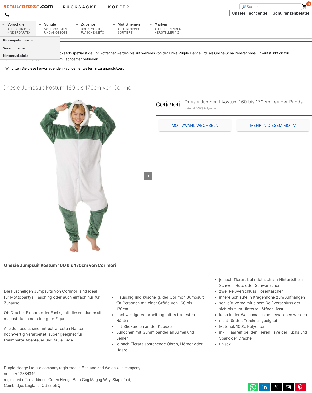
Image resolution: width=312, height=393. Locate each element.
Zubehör (92, 28)
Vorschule (19, 28)
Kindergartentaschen (18, 40)
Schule (56, 28)
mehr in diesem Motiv (273, 125)
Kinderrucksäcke (15, 55)
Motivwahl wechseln (195, 125)
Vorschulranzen (15, 48)
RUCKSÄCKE (80, 6)
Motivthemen (129, 28)
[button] (148, 176)
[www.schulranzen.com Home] (26, 7)
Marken (168, 28)
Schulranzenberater (291, 13)
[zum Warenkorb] (304, 7)
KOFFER (119, 6)
